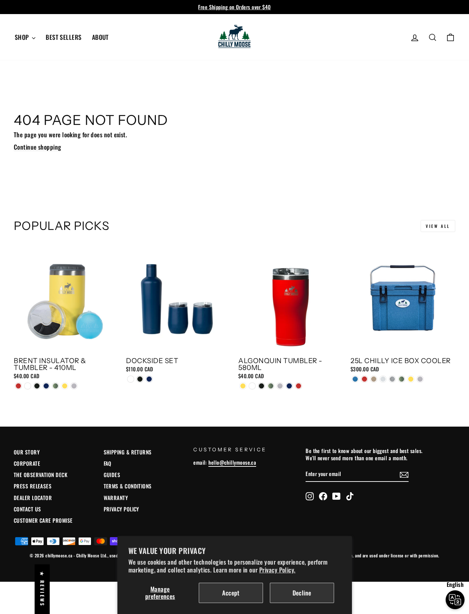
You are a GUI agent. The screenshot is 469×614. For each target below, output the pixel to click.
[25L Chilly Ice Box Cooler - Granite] (373, 379)
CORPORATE (27, 463)
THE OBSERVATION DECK (40, 474)
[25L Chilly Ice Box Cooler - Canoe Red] (364, 379)
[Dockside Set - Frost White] (130, 379)
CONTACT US (27, 509)
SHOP (22, 37)
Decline (302, 592)
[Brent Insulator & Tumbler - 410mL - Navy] (46, 386)
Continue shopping (37, 146)
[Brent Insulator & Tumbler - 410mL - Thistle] (74, 386)
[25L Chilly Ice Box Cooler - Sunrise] (411, 379)
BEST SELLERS (63, 37)
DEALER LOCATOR (33, 497)
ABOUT (100, 37)
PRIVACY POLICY (121, 509)
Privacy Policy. (277, 569)
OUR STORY (26, 452)
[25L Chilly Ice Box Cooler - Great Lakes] (355, 379)
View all (438, 226)
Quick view (66, 345)
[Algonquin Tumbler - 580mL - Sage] (270, 386)
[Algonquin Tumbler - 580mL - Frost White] (252, 386)
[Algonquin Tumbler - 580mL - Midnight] (261, 386)
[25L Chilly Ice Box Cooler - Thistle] (420, 379)
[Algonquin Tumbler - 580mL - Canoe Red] (298, 386)
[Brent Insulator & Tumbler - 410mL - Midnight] (37, 386)
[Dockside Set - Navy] (149, 379)
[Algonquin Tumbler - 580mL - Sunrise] (243, 386)
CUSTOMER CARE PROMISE (43, 520)
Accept (231, 592)
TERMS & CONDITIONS (128, 486)
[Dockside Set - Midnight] (140, 379)
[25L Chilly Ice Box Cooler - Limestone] (383, 379)
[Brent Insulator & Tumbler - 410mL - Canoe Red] (18, 386)
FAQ (108, 463)
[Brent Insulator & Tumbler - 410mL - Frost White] (27, 386)
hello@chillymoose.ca (232, 462)
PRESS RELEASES (33, 486)
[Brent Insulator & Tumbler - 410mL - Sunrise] (64, 386)
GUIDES (112, 474)
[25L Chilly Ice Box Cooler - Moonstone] (392, 379)
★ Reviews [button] (42, 589)
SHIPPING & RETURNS (128, 452)
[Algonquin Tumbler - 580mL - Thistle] (280, 386)
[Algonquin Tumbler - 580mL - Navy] (289, 386)
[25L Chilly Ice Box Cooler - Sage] (401, 379)
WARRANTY (116, 497)
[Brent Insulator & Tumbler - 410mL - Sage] (55, 386)
